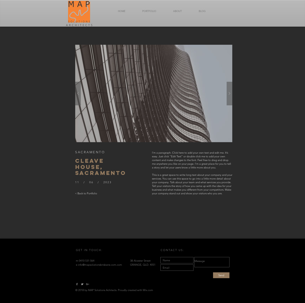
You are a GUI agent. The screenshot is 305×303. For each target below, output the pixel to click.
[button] (153, 93)
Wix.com (148, 290)
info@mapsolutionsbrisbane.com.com (100, 264)
